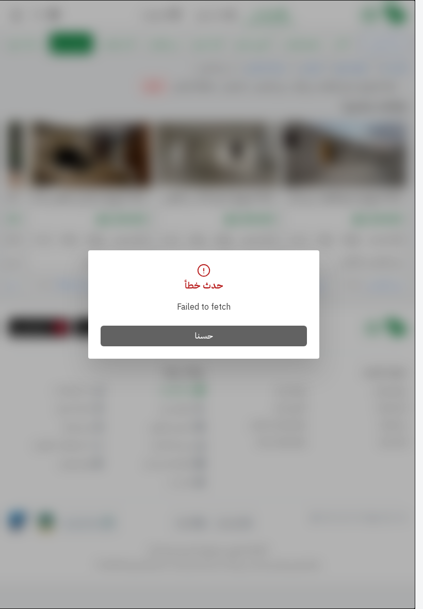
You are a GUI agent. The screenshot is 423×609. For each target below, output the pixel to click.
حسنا (204, 336)
